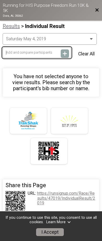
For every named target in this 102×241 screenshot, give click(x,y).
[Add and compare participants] (65, 53)
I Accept (50, 232)
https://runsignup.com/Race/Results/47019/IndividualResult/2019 (66, 198)
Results (11, 26)
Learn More (56, 222)
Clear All (86, 53)
